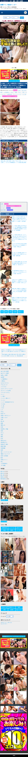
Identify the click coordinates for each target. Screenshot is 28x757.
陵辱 (2, 450)
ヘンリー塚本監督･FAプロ (7, 402)
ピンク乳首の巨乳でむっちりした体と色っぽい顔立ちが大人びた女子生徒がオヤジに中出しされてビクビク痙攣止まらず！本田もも (19, 237)
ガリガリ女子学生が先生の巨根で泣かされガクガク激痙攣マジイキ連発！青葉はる (19, 245)
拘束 (2, 430)
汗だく (19, 92)
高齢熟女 (4, 478)
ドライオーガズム (5, 392)
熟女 (3, 477)
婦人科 (2, 421)
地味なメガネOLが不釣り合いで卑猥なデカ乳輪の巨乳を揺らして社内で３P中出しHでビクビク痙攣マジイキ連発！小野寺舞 (19, 219)
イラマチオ (3, 386)
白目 (2, 438)
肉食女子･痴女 (4, 444)
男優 (4, 210)
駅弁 (2, 457)
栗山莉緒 (15, 90)
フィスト (3, 400)
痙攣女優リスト (4, 500)
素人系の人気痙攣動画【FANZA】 (14, 315)
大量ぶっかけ (4, 417)
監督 (2, 210)
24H (11, 1)
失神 (2, 419)
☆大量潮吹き (6, 92)
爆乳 (2, 436)
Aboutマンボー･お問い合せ (6, 622)
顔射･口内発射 (4, 455)
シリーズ (3, 206)
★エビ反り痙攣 (5, 371)
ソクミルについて (14, 81)
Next (26, 43)
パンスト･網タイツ (5, 398)
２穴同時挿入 (4, 463)
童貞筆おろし (4, 442)
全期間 (21, 1)
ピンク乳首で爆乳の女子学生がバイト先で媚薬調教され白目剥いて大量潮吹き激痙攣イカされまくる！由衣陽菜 (19, 228)
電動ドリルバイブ (5, 453)
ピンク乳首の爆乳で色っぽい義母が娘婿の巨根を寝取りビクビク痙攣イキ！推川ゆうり (19, 263)
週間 (14, 1)
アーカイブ (3, 616)
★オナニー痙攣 (5, 373)
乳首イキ (3, 413)
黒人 (2, 461)
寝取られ (3, 425)
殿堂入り (20, 312)
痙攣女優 (4, 527)
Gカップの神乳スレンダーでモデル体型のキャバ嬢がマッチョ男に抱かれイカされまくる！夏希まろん (14, 351)
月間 (17, 1)
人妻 (3, 475)
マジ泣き (3, 404)
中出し (12, 92)
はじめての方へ (4, 623)
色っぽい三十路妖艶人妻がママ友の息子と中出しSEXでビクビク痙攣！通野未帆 (19, 254)
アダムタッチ (4, 384)
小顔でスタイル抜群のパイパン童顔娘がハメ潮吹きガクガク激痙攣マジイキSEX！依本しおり (19, 281)
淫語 (2, 434)
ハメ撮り (3, 396)
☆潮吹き (3, 381)
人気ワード (19, 527)
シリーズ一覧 (4, 521)
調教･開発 (3, 446)
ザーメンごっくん (17, 94)
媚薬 (16, 92)
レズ (2, 409)
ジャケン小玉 (10, 210)
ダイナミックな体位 (6, 390)
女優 (2, 204)
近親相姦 (3, 448)
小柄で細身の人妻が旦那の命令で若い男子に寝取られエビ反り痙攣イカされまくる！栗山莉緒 (14, 355)
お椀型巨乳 (9, 94)
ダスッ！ (8, 208)
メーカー (3, 208)
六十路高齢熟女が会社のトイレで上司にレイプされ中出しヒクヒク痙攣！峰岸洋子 (19, 272)
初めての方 (19, 609)
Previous (2, 43)
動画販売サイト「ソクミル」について (13, 636)
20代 (19, 90)
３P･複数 (3, 465)
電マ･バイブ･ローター (6, 452)
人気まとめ (4, 607)
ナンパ (2, 394)
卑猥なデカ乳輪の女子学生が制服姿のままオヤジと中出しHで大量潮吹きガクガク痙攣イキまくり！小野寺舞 (19, 300)
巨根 (2, 427)
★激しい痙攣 (4, 375)
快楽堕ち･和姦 (4, 429)
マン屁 (2, 406)
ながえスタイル (5, 383)
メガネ (2, 407)
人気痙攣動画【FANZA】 (13, 705)
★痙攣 (2, 377)
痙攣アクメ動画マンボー (8, 5)
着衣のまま (3, 440)
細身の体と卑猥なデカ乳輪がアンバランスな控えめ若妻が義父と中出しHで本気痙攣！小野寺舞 (19, 291)
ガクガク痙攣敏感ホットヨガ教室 (9, 96)
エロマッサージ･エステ (7, 388)
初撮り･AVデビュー (6, 415)
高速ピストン (4, 459)
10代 (3, 471)
